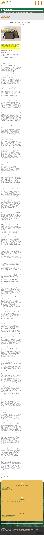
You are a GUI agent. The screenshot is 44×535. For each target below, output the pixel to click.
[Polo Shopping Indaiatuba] (10, 3)
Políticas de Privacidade (16, 530)
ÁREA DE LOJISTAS (22, 525)
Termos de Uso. (28, 530)
